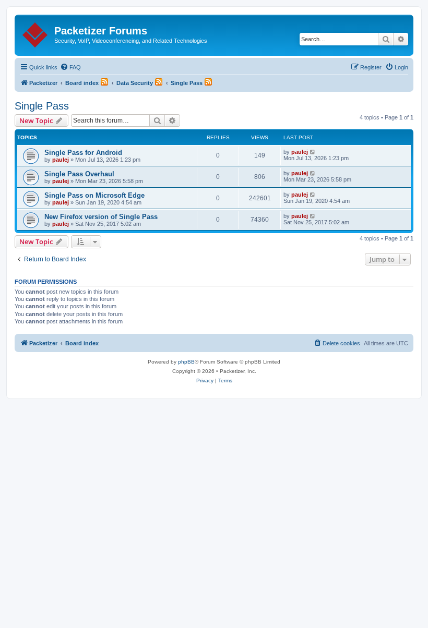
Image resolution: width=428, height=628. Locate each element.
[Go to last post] (313, 152)
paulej (60, 159)
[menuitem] (70, 67)
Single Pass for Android (83, 152)
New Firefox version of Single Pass (101, 217)
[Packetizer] (35, 33)
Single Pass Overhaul (79, 174)
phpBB (186, 362)
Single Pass (42, 106)
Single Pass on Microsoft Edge (94, 195)
